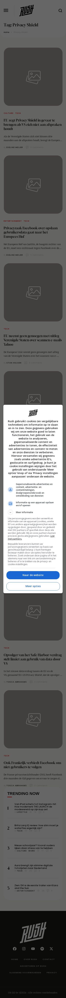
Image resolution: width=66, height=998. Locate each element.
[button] (33, 512)
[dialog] (33, 499)
